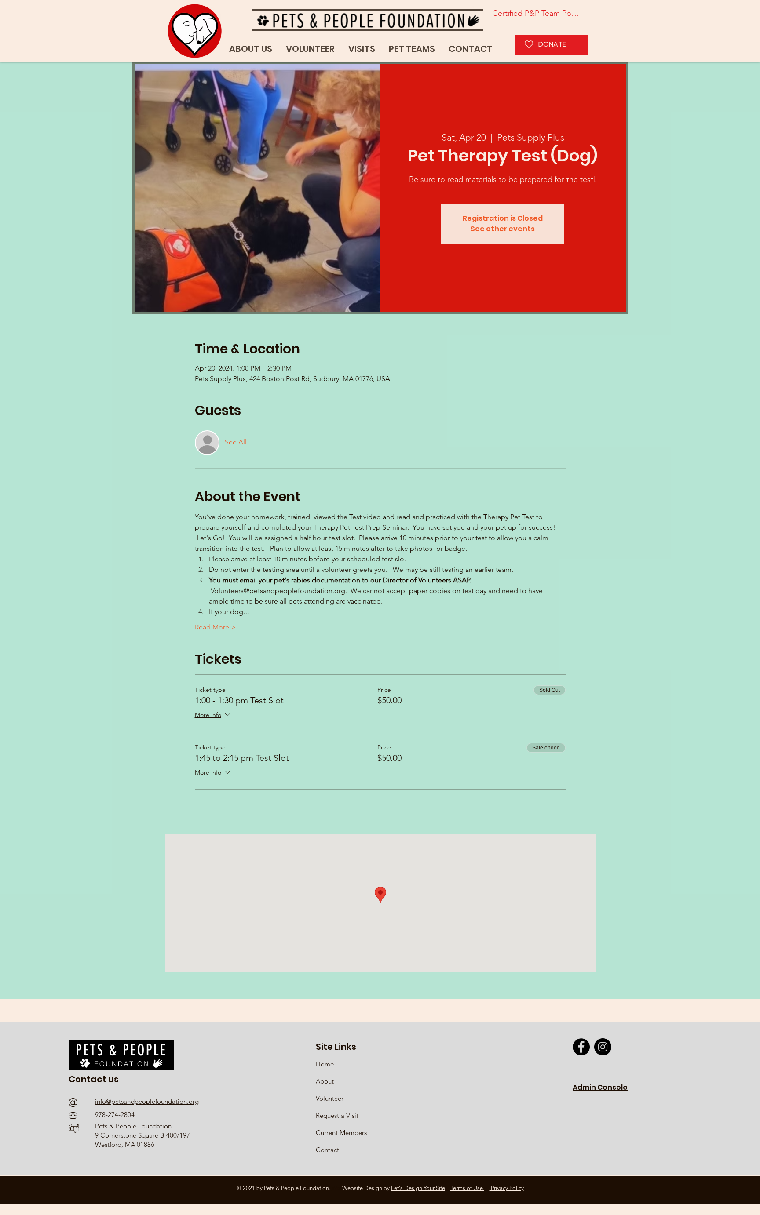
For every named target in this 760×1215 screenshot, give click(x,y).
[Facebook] (581, 1046)
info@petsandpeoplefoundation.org (147, 1101)
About (325, 1081)
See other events (503, 229)
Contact (327, 1150)
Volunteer (329, 1098)
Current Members (341, 1132)
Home (326, 1064)
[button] (412, 49)
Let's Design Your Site (418, 1188)
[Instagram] (602, 1046)
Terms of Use (467, 1188)
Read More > (215, 627)
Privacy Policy (507, 1188)
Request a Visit (337, 1115)
